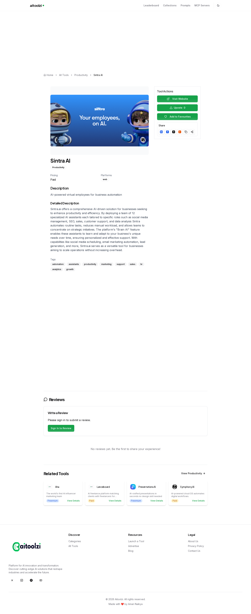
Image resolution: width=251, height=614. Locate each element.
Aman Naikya (135, 604)
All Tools (64, 75)
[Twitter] (12, 580)
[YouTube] (40, 580)
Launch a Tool (136, 541)
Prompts (185, 5)
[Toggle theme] (218, 5)
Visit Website (180, 98)
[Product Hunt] (31, 580)
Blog (130, 550)
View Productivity (191, 473)
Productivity (81, 75)
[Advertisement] (125, 36)
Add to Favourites (180, 116)
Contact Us (194, 550)
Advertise (133, 546)
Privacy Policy (196, 546)
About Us (193, 541)
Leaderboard (151, 5)
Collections (170, 5)
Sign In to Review (61, 428)
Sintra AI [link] (98, 75)
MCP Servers (202, 5)
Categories (74, 541)
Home (50, 75)
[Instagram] (21, 580)
